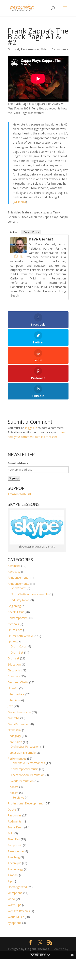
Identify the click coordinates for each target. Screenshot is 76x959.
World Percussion (22, 781)
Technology (15, 869)
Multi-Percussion (19, 724)
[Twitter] (21, 256)
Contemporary (17, 618)
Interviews (17, 797)
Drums (12, 642)
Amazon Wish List (19, 494)
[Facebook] (15, 256)
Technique (14, 863)
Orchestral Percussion (25, 746)
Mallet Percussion (19, 712)
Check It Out (16, 612)
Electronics (15, 670)
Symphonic (15, 845)
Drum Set (17, 652)
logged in (31, 428)
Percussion (15, 742)
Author (14, 232)
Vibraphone (15, 893)
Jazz (10, 706)
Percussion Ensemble (22, 752)
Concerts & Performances (28, 763)
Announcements (18, 584)
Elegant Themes (37, 949)
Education (14, 664)
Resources (14, 815)
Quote (12, 809)
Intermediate (16, 694)
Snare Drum (16, 827)
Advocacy (14, 572)
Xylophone (14, 923)
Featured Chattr (18, 682)
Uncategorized (17, 887)
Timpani (13, 875)
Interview (14, 700)
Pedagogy (14, 736)
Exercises (14, 676)
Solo (11, 833)
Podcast (13, 787)
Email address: (18, 463)
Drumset (13, 49)
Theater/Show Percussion (28, 775)
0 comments (60, 49)
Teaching (14, 857)
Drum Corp (15, 630)
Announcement (18, 577)
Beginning (14, 606)
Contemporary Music (24, 769)
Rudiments (15, 821)
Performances (30, 49)
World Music (16, 917)
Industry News (20, 600)
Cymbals (13, 624)
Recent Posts (31, 232)
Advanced (14, 566)
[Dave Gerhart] (18, 251)
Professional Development (25, 803)
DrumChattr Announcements (30, 594)
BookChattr (18, 588)
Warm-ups (14, 905)
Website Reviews (19, 911)
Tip (10, 881)
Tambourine (16, 851)
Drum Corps (19, 646)
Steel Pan (14, 839)
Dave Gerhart (41, 239)
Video (44, 49)
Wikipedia (20, 202)
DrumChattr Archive (21, 636)
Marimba (13, 718)
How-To (13, 688)
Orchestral (14, 730)
